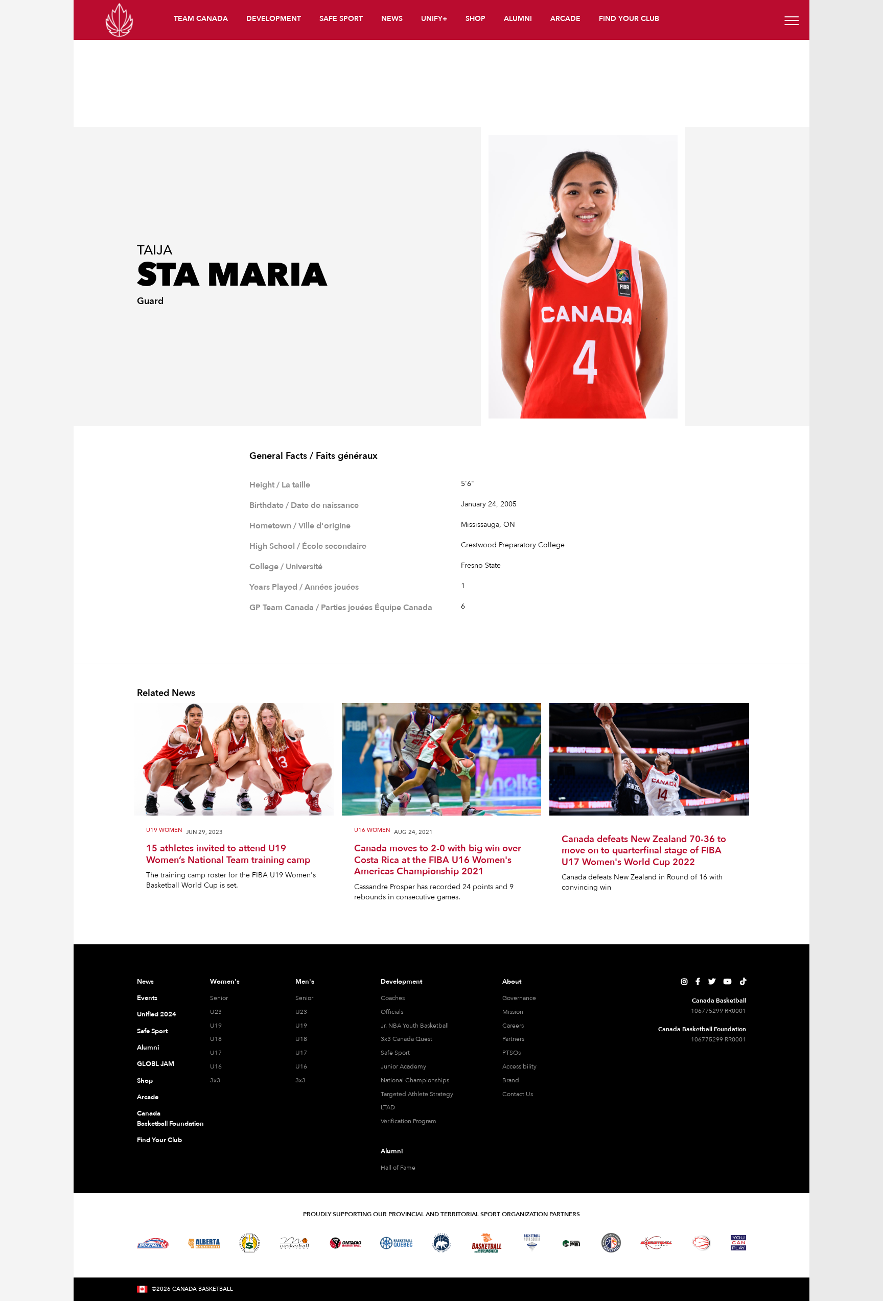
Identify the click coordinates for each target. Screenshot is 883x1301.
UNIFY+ (434, 19)
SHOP (475, 19)
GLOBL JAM (155, 1063)
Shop (145, 1080)
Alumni (148, 1047)
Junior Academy (403, 1066)
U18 (216, 1039)
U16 (216, 1066)
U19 (216, 1025)
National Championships (415, 1080)
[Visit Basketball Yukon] (656, 1243)
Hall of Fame (398, 1168)
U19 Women (164, 830)
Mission (512, 1012)
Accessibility (519, 1066)
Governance (519, 998)
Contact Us (517, 1094)
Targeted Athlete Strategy (417, 1094)
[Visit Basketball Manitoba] (294, 1243)
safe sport (341, 19)
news (392, 19)
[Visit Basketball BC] (153, 1243)
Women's (225, 981)
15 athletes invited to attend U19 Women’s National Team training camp (228, 854)
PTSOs (511, 1053)
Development (401, 981)
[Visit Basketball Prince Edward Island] (571, 1243)
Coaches (393, 998)
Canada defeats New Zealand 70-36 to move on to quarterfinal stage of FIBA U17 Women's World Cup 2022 (644, 851)
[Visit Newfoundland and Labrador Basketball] (611, 1243)
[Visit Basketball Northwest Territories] (441, 1243)
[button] (202, 20)
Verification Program (408, 1121)
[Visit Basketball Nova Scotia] (532, 1243)
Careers (513, 1025)
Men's (304, 981)
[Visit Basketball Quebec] (396, 1243)
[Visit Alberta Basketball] (204, 1243)
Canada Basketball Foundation (161, 1118)
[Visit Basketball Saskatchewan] (249, 1243)
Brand (510, 1080)
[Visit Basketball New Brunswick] (487, 1243)
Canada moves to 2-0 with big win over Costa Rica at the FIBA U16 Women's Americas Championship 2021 (437, 860)
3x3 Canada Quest (406, 1039)
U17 (216, 1053)
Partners (513, 1039)
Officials (392, 1012)
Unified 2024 (156, 1014)
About (511, 981)
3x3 (215, 1080)
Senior (219, 998)
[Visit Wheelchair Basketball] (701, 1242)
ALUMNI (518, 19)
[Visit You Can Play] (738, 1242)
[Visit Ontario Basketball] (346, 1243)
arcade (565, 19)
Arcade (147, 1097)
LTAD (388, 1107)
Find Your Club (159, 1140)
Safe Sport (152, 1031)
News (145, 981)
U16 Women (372, 830)
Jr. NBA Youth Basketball (415, 1025)
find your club (629, 19)
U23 (216, 1012)
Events (147, 998)
